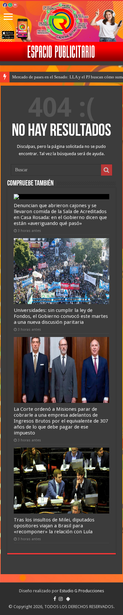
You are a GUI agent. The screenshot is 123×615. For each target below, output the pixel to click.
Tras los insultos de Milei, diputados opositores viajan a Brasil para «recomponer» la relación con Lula (54, 526)
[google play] (68, 599)
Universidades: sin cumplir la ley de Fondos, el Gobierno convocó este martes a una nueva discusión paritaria (61, 316)
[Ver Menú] (8, 17)
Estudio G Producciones (82, 590)
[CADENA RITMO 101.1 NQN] (61, 21)
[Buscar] (106, 170)
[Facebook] (55, 599)
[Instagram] (60, 599)
